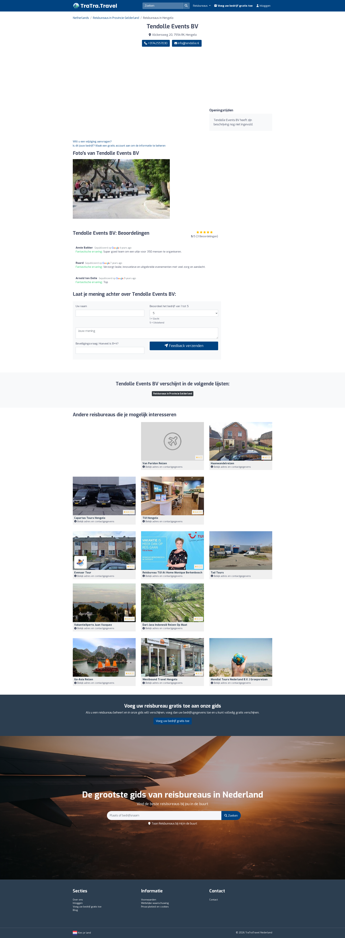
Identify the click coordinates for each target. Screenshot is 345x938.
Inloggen (264, 6)
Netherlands (81, 18)
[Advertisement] (223, 77)
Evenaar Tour (82, 572)
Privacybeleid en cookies (155, 906)
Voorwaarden (148, 899)
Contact (213, 899)
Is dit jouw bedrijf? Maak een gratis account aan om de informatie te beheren (119, 145)
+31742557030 (157, 43)
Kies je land (84, 932)
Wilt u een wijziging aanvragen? (92, 141)
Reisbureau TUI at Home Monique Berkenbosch (172, 572)
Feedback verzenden (185, 345)
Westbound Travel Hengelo (159, 679)
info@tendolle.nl (188, 43)
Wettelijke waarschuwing (155, 903)
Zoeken (232, 815)
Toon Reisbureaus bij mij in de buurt (174, 823)
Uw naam (81, 306)
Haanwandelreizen (222, 463)
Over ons (78, 899)
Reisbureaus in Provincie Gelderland (116, 18)
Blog (75, 910)
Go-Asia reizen (83, 679)
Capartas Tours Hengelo (89, 518)
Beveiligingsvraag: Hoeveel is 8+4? (97, 343)
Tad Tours (217, 572)
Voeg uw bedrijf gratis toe (235, 6)
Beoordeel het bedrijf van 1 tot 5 (169, 306)
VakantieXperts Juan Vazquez (93, 625)
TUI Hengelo (150, 518)
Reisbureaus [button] (200, 6)
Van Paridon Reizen (154, 463)
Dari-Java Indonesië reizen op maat (164, 625)
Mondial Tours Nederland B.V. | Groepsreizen (239, 679)
